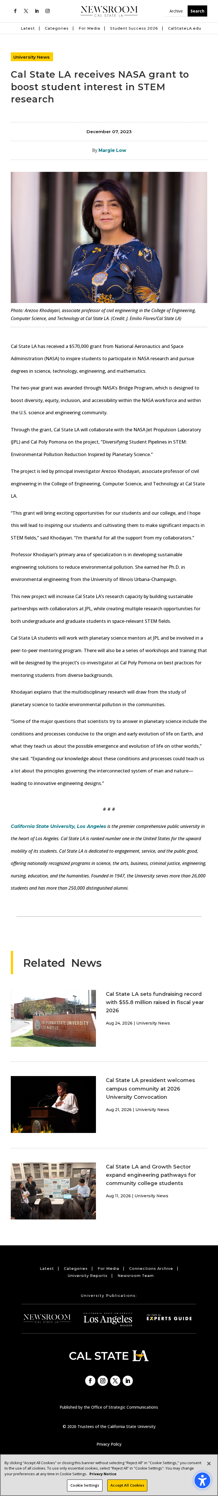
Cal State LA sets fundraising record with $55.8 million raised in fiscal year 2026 (155, 1002)
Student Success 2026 (134, 28)
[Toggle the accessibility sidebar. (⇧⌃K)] (202, 1480)
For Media (89, 28)
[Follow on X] (26, 11)
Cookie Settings (84, 1485)
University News (31, 57)
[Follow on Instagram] (47, 11)
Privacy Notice (102, 1473)
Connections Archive (151, 1268)
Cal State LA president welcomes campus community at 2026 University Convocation (150, 1088)
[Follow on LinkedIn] (36, 11)
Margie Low (112, 150)
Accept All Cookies (127, 1485)
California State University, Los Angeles (58, 826)
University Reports (88, 1276)
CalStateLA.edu (184, 28)
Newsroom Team (136, 1276)
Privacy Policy (109, 1444)
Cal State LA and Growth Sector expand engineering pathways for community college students (151, 1174)
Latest (28, 28)
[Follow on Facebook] (15, 11)
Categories (57, 28)
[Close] (209, 1463)
